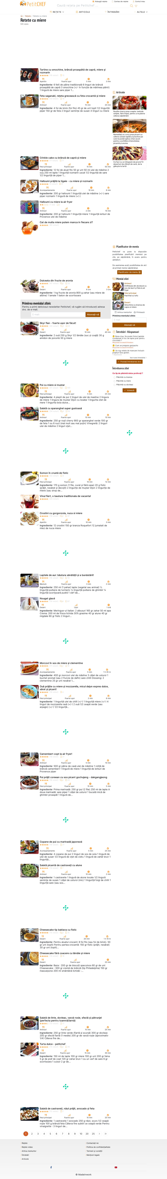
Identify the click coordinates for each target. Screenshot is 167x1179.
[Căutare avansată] (136, 6)
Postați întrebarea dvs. (131, 361)
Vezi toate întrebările (137, 358)
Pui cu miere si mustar (52, 385)
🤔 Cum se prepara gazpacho (125, 346)
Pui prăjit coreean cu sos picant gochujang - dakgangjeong (73, 777)
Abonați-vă (93, 314)
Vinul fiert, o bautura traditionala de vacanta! (65, 496)
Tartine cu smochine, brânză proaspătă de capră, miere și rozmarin (73, 71)
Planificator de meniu (128, 272)
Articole (84, 12)
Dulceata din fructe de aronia (56, 280)
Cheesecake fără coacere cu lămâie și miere (65, 953)
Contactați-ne (92, 1143)
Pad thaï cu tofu (131, 296)
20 (87, 1133)
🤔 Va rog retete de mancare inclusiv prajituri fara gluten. (128, 352)
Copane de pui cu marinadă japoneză (61, 841)
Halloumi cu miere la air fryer (56, 201)
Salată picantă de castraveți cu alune (61, 865)
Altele (140, 12)
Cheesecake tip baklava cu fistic (58, 929)
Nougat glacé (47, 598)
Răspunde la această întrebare (122, 342)
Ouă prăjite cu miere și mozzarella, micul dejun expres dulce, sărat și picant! (74, 688)
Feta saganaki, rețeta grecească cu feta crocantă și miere (72, 95)
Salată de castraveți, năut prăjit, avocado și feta (67, 1108)
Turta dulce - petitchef (52, 1044)
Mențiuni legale (93, 1155)
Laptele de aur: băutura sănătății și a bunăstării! (67, 575)
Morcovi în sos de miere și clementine (61, 663)
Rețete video (27, 1147)
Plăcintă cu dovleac (124, 384)
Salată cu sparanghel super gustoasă (61, 408)
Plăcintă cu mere (123, 381)
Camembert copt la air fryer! (56, 753)
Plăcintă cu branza (124, 377)
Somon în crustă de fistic (54, 473)
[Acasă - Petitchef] (21, 16)
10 (81, 1133)
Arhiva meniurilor (124, 312)
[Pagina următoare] (99, 1133)
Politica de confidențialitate (98, 1147)
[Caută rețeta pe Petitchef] (131, 5)
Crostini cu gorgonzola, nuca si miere (61, 513)
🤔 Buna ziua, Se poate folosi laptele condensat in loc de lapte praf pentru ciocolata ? (128, 338)
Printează (140, 312)
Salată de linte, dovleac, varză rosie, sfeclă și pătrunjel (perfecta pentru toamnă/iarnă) (71, 1019)
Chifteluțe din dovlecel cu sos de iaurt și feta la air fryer (135, 288)
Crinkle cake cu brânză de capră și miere (63, 157)
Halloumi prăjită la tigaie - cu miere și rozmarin (66, 181)
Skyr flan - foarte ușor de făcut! (58, 323)
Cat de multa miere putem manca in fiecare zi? (66, 222)
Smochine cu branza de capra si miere (134, 306)
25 (93, 1133)
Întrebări (113, 12)
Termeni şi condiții (94, 1151)
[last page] (105, 1133)
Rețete (56, 12)
